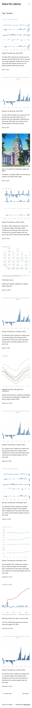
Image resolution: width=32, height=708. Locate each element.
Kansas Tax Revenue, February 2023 (14, 331)
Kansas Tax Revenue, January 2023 (13, 444)
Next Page (26, 693)
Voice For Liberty (11, 4)
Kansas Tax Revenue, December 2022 (14, 502)
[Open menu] (29, 4)
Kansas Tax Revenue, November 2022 (14, 560)
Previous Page (7, 693)
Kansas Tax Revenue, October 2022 (13, 670)
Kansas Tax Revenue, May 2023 (12, 53)
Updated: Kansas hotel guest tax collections (12, 390)
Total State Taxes (7, 280)
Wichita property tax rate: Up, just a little (15, 618)
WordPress (26, 704)
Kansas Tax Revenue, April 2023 (12, 111)
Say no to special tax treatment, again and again (15, 169)
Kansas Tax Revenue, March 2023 (13, 222)
